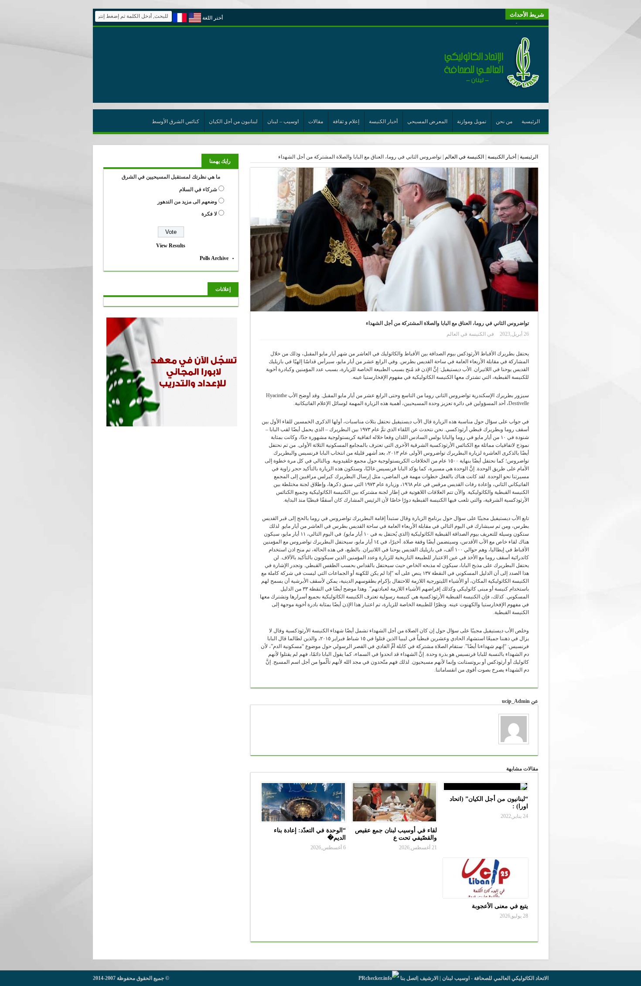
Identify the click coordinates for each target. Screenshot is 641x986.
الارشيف (429, 978)
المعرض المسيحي (427, 121)
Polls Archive (214, 258)
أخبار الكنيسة (383, 121)
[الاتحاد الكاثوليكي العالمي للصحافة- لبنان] (486, 88)
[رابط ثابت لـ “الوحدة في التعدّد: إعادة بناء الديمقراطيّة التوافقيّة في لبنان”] (303, 802)
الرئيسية (531, 121)
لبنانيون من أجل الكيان (233, 121)
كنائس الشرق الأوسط (175, 121)
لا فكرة (209, 214)
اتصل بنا (408, 978)
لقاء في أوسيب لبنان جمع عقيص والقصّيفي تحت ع (396, 834)
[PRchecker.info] (378, 978)
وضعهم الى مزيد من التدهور (187, 202)
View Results (170, 246)
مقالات (315, 121)
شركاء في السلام (198, 189)
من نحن (504, 121)
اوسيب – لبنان (283, 121)
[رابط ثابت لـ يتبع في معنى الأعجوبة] (485, 878)
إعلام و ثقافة (346, 121)
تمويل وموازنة (471, 121)
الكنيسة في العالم (464, 157)
